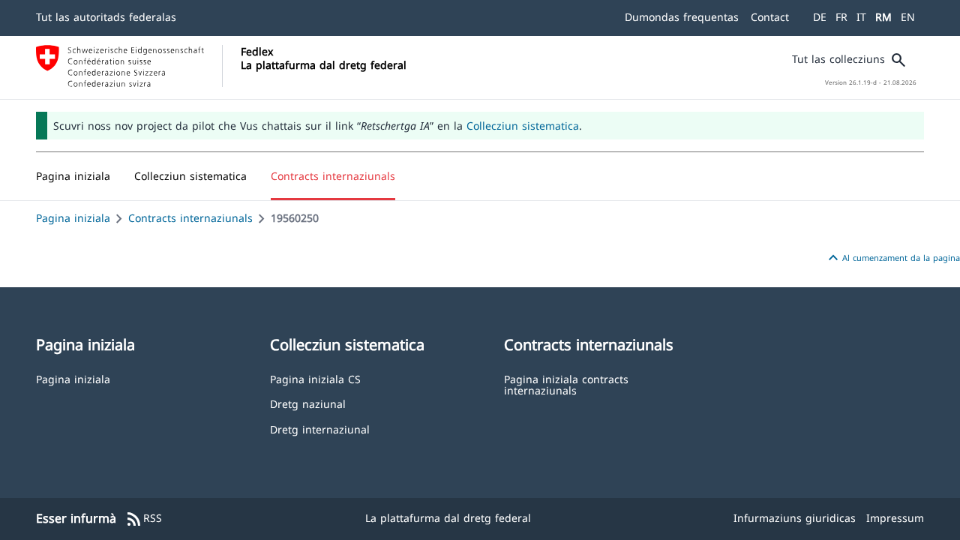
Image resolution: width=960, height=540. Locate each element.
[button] (190, 176)
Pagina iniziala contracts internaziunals (566, 384)
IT (861, 17)
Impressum (895, 518)
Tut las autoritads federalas (106, 17)
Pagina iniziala (73, 218)
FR (842, 17)
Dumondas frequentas (682, 17)
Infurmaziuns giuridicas (795, 518)
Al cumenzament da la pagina (892, 258)
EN (908, 17)
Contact (770, 17)
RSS (143, 519)
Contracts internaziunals (190, 218)
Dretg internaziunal (320, 428)
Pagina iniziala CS (315, 378)
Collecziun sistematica (522, 125)
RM (883, 17)
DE (819, 17)
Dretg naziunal (308, 403)
